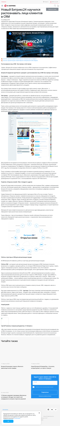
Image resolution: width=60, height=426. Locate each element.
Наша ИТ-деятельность (48, 416)
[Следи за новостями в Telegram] (55, 409)
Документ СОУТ (43, 418)
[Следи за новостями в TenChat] (52, 409)
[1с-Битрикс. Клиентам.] (10, 6)
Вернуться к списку (52, 9)
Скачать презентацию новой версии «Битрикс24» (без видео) (20, 60)
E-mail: (35, 382)
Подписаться (45, 392)
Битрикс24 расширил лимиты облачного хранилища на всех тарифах (12, 367)
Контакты (5, 409)
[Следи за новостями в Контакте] (48, 409)
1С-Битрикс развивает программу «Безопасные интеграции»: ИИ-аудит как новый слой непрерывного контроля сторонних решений (13, 397)
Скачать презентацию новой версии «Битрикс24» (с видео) (19, 59)
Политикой (17, 418)
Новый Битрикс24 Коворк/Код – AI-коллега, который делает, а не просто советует (42, 367)
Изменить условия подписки (45, 396)
